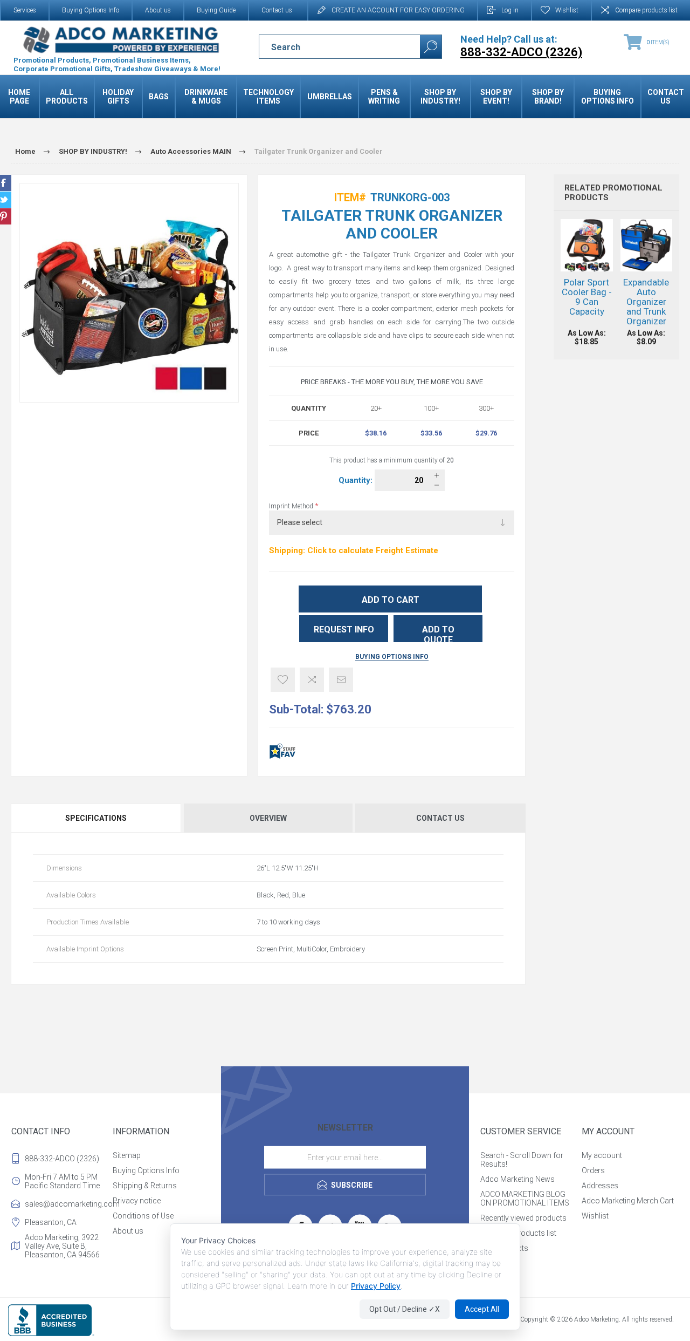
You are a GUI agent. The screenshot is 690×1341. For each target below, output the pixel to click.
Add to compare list (312, 680)
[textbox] (330, 47)
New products (504, 1248)
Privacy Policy (376, 1285)
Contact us (276, 10)
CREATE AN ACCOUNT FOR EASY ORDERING (398, 10)
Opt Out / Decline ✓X (404, 1309)
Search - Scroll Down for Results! (521, 1159)
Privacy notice (137, 1200)
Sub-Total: (296, 709)
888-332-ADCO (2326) (62, 1158)
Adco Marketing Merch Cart (628, 1200)
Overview (268, 818)
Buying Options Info (90, 10)
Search (430, 46)
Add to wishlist (283, 680)
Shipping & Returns (145, 1185)
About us (158, 10)
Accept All (482, 1309)
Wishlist (595, 1215)
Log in (510, 10)
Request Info (344, 629)
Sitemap (127, 1155)
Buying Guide (216, 10)
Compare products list (646, 10)
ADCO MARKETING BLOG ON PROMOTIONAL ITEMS (524, 1198)
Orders (593, 1170)
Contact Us (440, 818)
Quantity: (357, 480)
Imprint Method (292, 506)
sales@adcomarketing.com (66, 1204)
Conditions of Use (143, 1215)
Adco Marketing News (517, 1179)
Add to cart (390, 600)
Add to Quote (438, 633)
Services (24, 10)
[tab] (96, 818)
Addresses (600, 1185)
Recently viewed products (523, 1218)
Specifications (96, 818)
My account (602, 1155)
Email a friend (341, 680)
